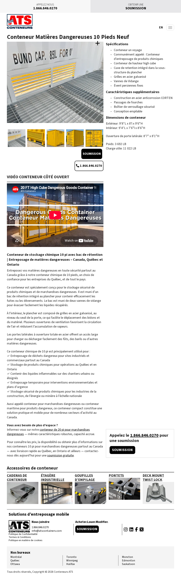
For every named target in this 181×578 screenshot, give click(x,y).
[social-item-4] (142, 529)
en (161, 27)
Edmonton (128, 560)
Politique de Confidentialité (23, 534)
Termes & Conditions (20, 537)
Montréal (16, 557)
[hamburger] (170, 28)
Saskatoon (128, 564)
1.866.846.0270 (90, 166)
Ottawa (15, 564)
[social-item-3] (136, 529)
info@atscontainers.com (47, 531)
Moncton (127, 557)
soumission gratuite (60, 455)
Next (102, 86)
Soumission (92, 154)
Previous (7, 86)
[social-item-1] (126, 529)
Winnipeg (72, 560)
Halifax (70, 564)
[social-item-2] (131, 529)
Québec (14, 560)
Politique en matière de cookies (25, 540)
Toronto (71, 557)
